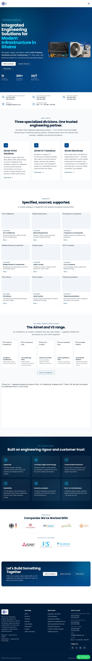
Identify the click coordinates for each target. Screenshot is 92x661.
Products (27, 619)
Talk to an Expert (8, 64)
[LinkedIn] (80, 647)
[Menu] (89, 3)
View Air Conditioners (46, 372)
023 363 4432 (71, 99)
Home (26, 614)
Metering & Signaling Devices (56, 621)
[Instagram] (84, 647)
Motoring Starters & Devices (56, 624)
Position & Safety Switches (56, 629)
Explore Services (24, 64)
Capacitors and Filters (54, 614)
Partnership (28, 626)
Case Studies (28, 624)
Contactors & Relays (54, 619)
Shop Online (7, 68)
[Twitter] (72, 647)
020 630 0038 (41, 99)
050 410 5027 (10, 99)
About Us (27, 616)
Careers (27, 629)
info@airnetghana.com (13, 104)
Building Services (53, 631)
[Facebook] (76, 647)
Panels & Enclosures (54, 626)
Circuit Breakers (52, 616)
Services (27, 621)
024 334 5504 (10, 97)
